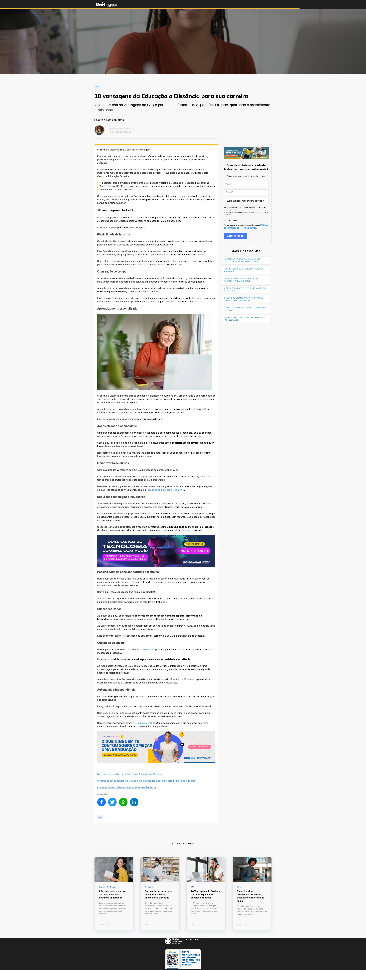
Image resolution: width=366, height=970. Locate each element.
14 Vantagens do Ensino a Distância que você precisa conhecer (205, 894)
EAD (100, 817)
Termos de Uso (248, 228)
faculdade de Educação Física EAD (165, 489)
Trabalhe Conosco (192, 939)
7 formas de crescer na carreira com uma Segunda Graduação (112, 894)
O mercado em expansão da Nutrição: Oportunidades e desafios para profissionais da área (146, 780)
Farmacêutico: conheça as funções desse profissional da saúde (158, 894)
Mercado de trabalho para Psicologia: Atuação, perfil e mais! (130, 774)
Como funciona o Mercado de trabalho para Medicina (126, 787)
